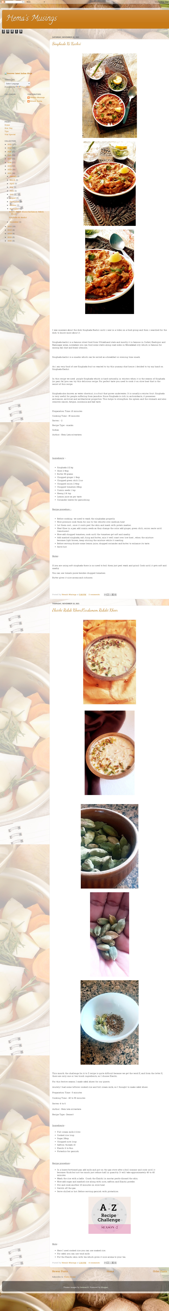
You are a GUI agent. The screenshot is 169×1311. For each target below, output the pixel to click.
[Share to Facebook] (113, 594)
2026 (10, 241)
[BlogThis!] (108, 594)
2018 (9, 162)
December (14, 222)
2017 (9, 159)
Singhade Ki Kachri (66, 43)
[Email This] (105, 594)
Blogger (104, 1287)
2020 (10, 169)
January (13, 176)
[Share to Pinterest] (115, 594)
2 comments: (95, 594)
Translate (25, 87)
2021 (9, 173)
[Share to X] (110, 594)
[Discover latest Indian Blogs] (18, 73)
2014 (9, 148)
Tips (7, 131)
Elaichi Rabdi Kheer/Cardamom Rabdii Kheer (85, 610)
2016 (9, 155)
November (14, 209)
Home (110, 1271)
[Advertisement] (25, 51)
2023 (10, 230)
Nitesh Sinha (36, 101)
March (12, 180)
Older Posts (160, 1271)
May (11, 187)
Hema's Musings (31, 19)
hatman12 (84, 1287)
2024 (10, 233)
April (12, 183)
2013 (9, 144)
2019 (9, 166)
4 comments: (95, 1263)
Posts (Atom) (70, 1277)
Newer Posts (60, 1271)
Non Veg (8, 128)
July (11, 194)
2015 (9, 152)
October (13, 205)
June (12, 191)
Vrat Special (10, 134)
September (14, 202)
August (13, 198)
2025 (10, 237)
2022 (10, 226)
